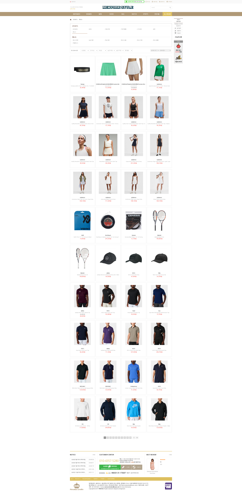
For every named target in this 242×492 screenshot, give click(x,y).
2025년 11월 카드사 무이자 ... (78, 472)
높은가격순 (118, 50)
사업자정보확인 (111, 478)
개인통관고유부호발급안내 (178, 24)
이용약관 (95, 478)
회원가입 (155, 1)
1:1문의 (132, 462)
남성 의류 (91, 40)
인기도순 (92, 50)
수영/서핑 (107, 29)
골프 (154, 29)
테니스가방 (139, 40)
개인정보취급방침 (86, 478)
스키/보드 (139, 29)
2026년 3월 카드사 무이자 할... (78, 462)
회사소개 (77, 478)
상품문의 (179, 30)
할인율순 (127, 50)
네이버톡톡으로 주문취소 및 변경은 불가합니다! (110, 467)
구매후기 (179, 33)
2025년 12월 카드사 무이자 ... (78, 469)
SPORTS (75, 19)
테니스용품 (155, 40)
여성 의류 (107, 40)
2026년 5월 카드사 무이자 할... (78, 459)
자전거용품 (123, 29)
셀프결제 (179, 28)
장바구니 (163, 1)
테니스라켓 (75, 40)
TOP (178, 41)
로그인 (148, 1)
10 (130, 437)
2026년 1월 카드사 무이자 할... (78, 466)
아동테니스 (75, 43)
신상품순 (83, 50)
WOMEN (75, 29)
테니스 (80, 19)
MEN (90, 29)
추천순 (100, 50)
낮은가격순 (110, 50)
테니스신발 (123, 40)
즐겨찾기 (74, 1)
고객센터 (170, 1)
